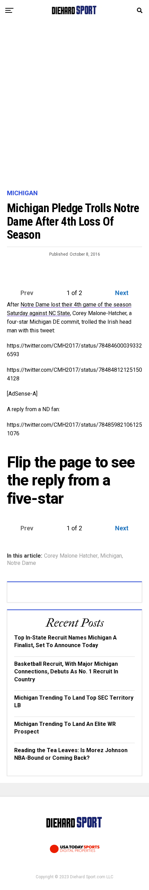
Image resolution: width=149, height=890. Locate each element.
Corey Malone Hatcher (71, 556)
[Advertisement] (74, 105)
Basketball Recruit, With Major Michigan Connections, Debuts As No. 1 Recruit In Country (66, 672)
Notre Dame (21, 563)
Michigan (111, 556)
